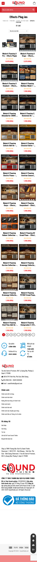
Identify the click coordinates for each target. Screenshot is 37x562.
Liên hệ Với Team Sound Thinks (9, 435)
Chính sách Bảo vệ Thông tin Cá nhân (11, 414)
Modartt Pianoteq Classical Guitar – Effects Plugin (27, 144)
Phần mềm (12, 21)
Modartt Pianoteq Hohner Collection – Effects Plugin (9, 234)
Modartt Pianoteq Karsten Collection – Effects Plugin (9, 264)
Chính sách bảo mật (6, 407)
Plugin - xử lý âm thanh (22, 21)
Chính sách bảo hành (6, 397)
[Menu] (3, 3)
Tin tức (3, 432)
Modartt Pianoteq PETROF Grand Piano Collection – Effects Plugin (27, 294)
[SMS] (33, 545)
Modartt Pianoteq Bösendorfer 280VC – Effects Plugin (9, 114)
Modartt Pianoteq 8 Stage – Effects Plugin (27, 55)
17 (22, 335)
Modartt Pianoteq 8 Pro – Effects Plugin (9, 55)
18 (26, 335)
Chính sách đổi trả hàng (7, 394)
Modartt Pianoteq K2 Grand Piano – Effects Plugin (27, 234)
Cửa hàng (3, 429)
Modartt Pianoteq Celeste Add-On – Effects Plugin (9, 144)
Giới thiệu (3, 425)
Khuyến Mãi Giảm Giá (6, 439)
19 (29, 335)
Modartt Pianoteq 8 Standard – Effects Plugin (9, 84)
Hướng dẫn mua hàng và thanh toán (11, 401)
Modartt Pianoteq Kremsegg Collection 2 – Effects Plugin (9, 294)
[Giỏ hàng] (34, 3)
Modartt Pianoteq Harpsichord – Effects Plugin (27, 204)
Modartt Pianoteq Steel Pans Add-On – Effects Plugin (9, 324)
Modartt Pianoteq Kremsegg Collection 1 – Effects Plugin (27, 264)
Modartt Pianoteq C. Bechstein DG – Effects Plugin (27, 114)
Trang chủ (5, 21)
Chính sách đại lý (5, 404)
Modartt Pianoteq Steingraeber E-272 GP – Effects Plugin (27, 324)
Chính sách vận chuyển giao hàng (10, 411)
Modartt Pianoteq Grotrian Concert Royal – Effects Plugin (28, 174)
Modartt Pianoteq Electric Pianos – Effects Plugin (9, 174)
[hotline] (33, 550)
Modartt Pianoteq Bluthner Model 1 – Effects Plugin (27, 84)
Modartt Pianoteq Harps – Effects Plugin (9, 204)
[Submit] (33, 9)
